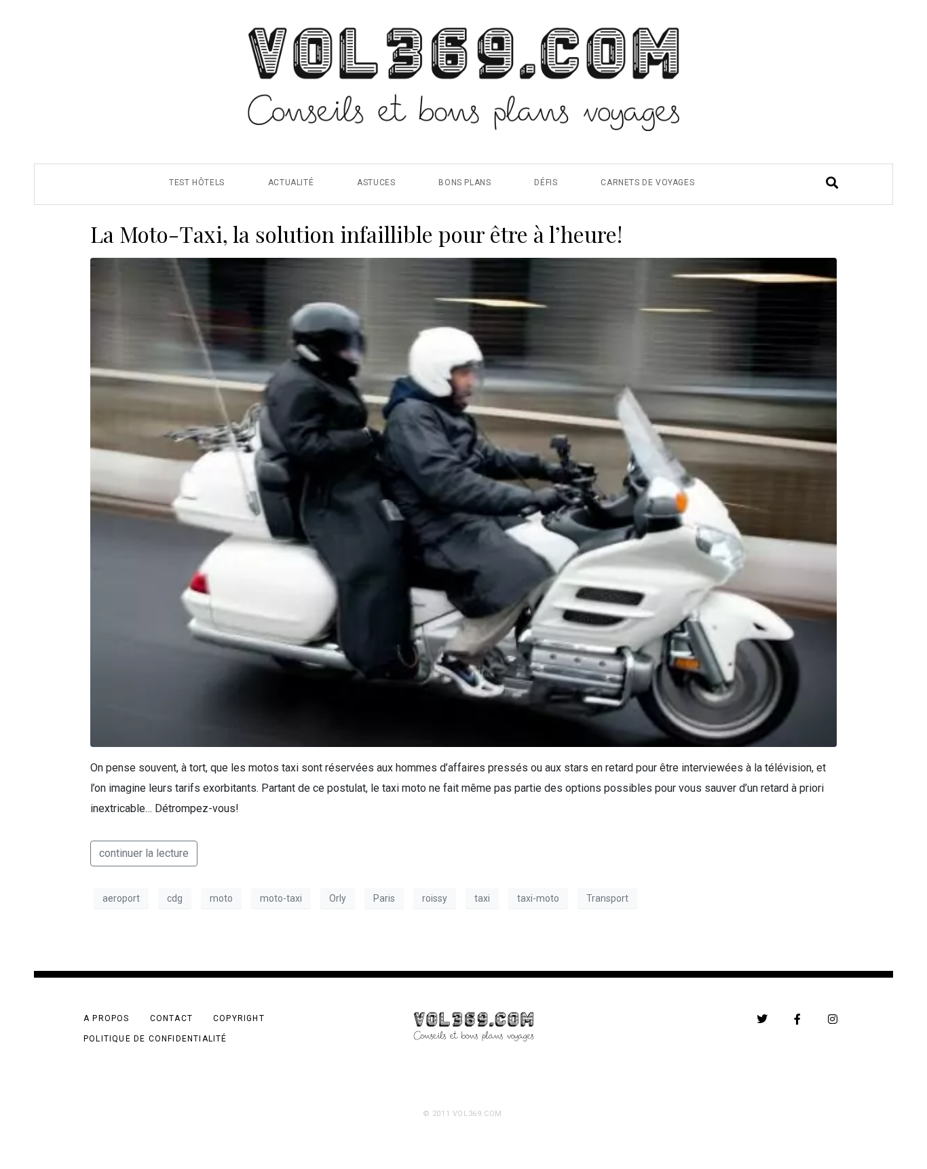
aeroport (121, 898)
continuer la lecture (144, 853)
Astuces (376, 182)
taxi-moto (538, 898)
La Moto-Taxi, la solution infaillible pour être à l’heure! (356, 233)
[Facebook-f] (797, 1019)
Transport (607, 898)
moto (221, 898)
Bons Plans (464, 182)
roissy (434, 898)
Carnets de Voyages (647, 182)
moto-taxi (281, 898)
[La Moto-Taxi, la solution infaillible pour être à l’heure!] (463, 501)
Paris (384, 898)
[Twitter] (762, 1019)
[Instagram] (833, 1019)
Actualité (291, 182)
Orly (337, 898)
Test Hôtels (197, 182)
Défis (545, 182)
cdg (175, 898)
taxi (482, 898)
